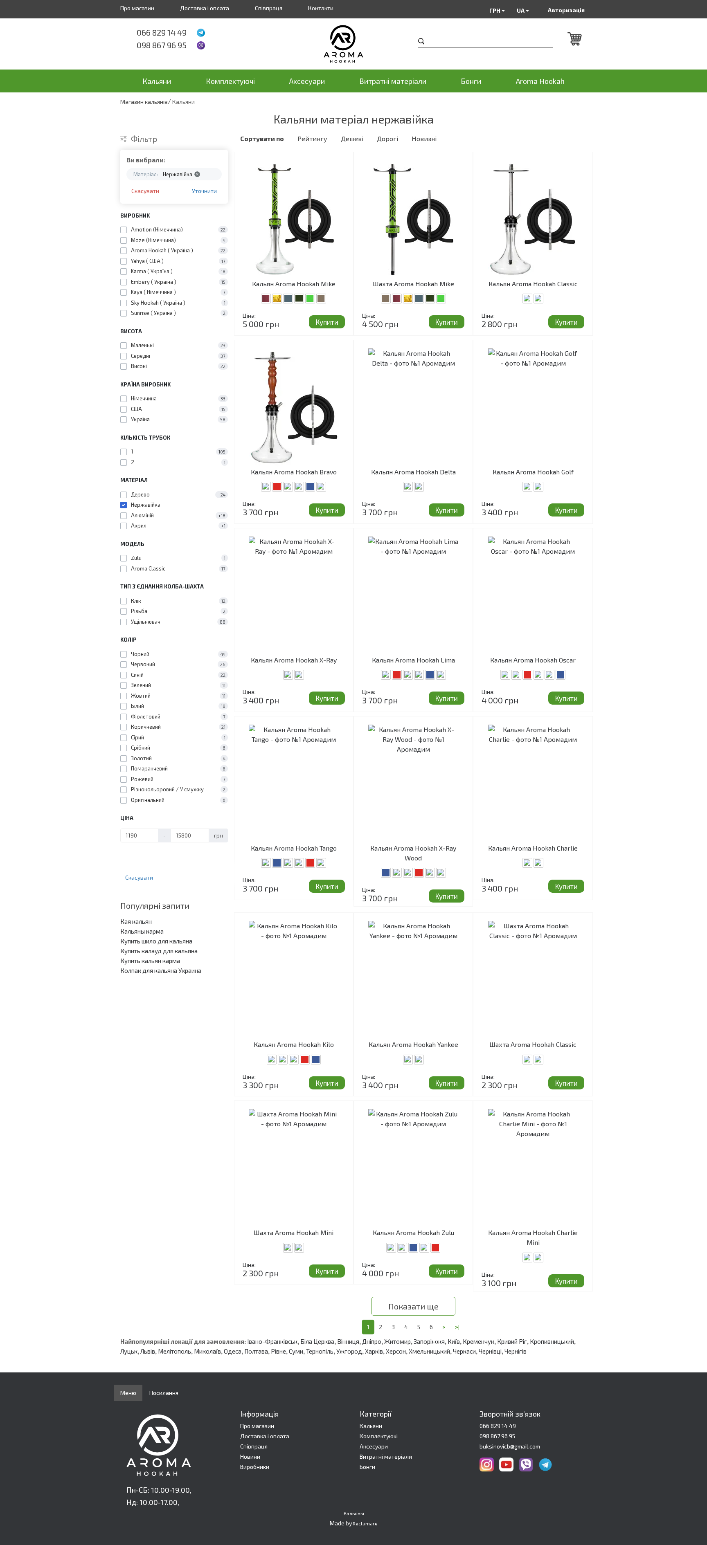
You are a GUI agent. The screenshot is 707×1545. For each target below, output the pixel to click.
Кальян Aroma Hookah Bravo (294, 472)
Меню (128, 1392)
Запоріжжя (429, 1341)
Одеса (232, 1351)
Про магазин (137, 7)
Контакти (320, 7)
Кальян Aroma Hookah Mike (293, 283)
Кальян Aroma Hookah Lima (413, 660)
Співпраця (268, 7)
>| (457, 1326)
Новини (250, 1456)
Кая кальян (136, 921)
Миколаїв (207, 1351)
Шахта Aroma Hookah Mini (293, 1232)
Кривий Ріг (512, 1341)
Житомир (397, 1341)
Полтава (256, 1351)
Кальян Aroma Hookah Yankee (413, 1044)
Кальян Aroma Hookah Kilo (294, 1044)
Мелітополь (174, 1351)
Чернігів (515, 1351)
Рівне (278, 1351)
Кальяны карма (142, 931)
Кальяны (354, 1513)
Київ (454, 1341)
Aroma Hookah (540, 80)
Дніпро (371, 1341)
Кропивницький (552, 1341)
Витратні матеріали (392, 80)
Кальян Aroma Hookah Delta (413, 472)
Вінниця (348, 1341)
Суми (296, 1351)
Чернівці (490, 1351)
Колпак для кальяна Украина (160, 970)
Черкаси (464, 1351)
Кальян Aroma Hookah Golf (533, 472)
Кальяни (156, 80)
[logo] (353, 43)
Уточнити (204, 190)
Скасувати (145, 190)
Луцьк (128, 1351)
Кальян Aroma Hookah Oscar (533, 660)
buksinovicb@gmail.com (510, 1446)
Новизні (424, 138)
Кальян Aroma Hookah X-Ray (294, 660)
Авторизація (566, 10)
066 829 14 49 (162, 32)
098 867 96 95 (162, 45)
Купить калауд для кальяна (159, 950)
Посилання (163, 1392)
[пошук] (421, 42)
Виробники (254, 1466)
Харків (374, 1351)
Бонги (471, 80)
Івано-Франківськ (272, 1341)
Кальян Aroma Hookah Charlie (533, 848)
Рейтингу (312, 138)
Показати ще (413, 1306)
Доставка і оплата (204, 7)
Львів (147, 1351)
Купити (327, 322)
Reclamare (365, 1523)
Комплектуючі (230, 80)
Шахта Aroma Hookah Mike (413, 283)
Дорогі (387, 138)
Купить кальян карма (150, 960)
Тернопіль (319, 1351)
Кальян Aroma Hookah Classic (533, 283)
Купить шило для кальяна (156, 941)
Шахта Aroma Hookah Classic (532, 1044)
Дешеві (352, 138)
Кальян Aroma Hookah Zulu (413, 1232)
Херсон (396, 1351)
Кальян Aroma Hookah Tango (294, 848)
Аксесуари (307, 80)
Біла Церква (317, 1341)
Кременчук (478, 1341)
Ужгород (349, 1351)
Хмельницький (429, 1351)
